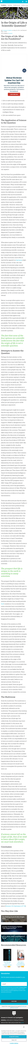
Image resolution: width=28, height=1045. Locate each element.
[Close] (23, 1027)
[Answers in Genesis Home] (4, 1)
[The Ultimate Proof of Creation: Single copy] (7, 955)
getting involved (14, 1007)
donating (23, 1006)
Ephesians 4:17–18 (19, 906)
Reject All (14, 1039)
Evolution (3, 5)
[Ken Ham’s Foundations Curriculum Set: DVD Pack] (20, 955)
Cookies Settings (14, 1043)
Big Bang (10, 5)
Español (10, 33)
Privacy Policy (23, 987)
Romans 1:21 (9, 906)
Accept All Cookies (14, 1036)
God (2, 604)
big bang (19, 260)
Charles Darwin (16, 5)
